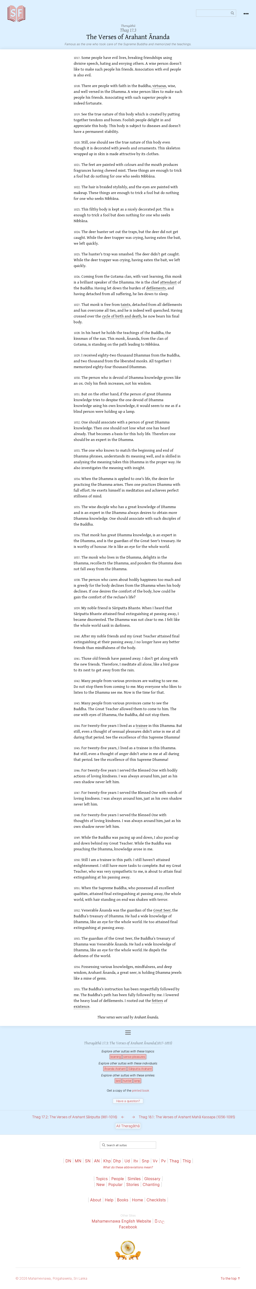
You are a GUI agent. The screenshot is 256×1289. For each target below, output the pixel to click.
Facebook (128, 1227)
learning (116, 1057)
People (117, 1178)
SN (88, 1161)
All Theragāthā (128, 1126)
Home (137, 1200)
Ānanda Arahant (115, 1069)
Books (122, 1200)
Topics (102, 1178)
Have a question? (128, 1101)
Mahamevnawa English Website (121, 1221)
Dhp (117, 1161)
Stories (132, 1184)
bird (118, 1081)
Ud (127, 1161)
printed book (140, 1090)
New (100, 1184)
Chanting (151, 1184)
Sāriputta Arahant (140, 1069)
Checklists (156, 1200)
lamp (137, 1081)
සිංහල (160, 1221)
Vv (155, 1161)
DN (68, 1161)
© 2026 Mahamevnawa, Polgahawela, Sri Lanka (51, 1278)
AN (97, 1161)
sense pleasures (134, 1057)
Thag (174, 1161)
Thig (187, 1161)
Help (109, 1200)
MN (78, 1161)
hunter (127, 1081)
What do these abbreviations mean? (128, 1167)
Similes (134, 1178)
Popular (115, 1184)
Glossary (152, 1178)
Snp (145, 1161)
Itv (135, 1161)
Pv (163, 1161)
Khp (107, 1161)
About (96, 1200)
